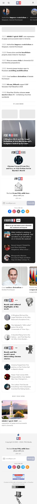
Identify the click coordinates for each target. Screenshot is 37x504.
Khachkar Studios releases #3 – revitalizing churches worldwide (16, 95)
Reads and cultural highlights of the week (12, 307)
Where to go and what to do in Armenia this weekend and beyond (18, 226)
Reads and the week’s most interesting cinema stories (12, 355)
